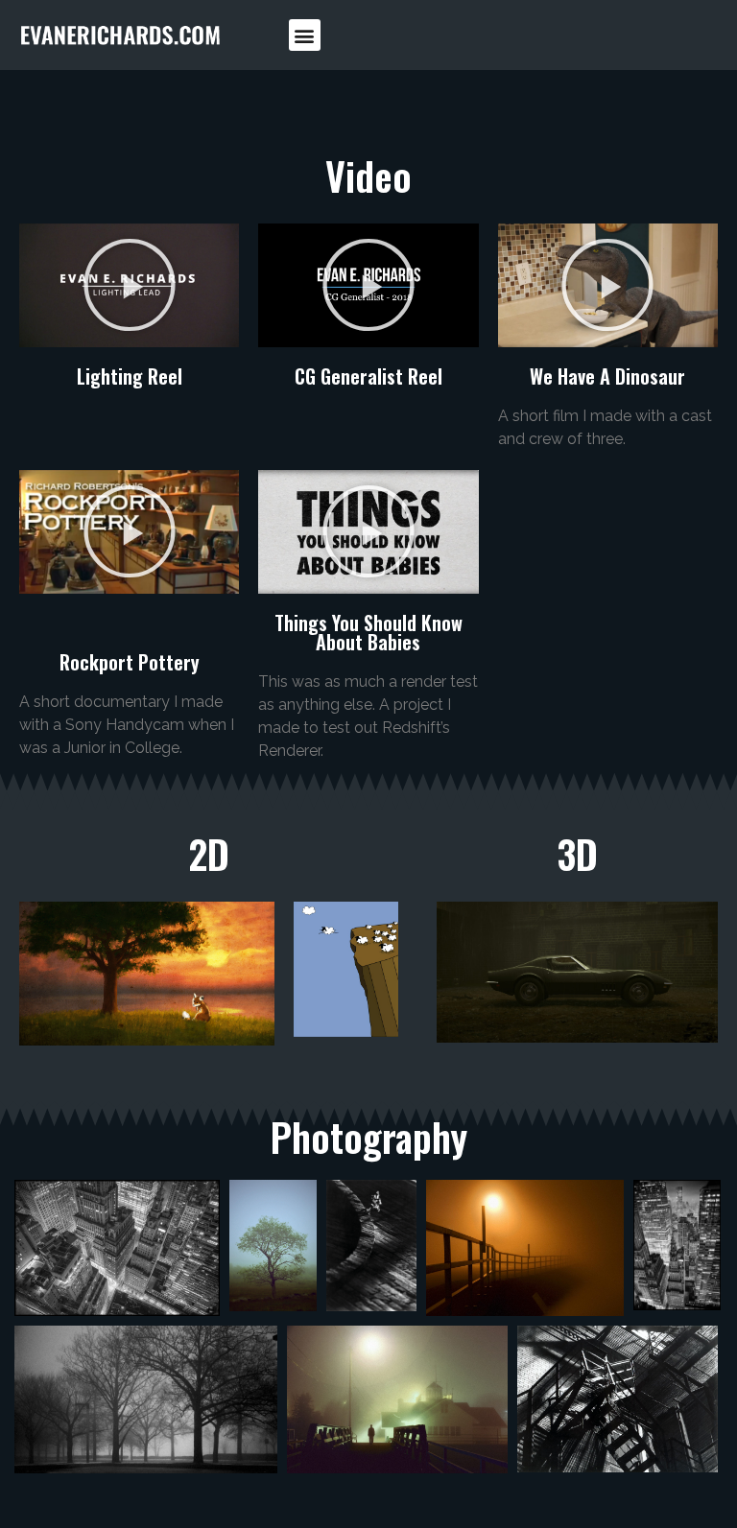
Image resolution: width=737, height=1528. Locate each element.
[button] (305, 35)
